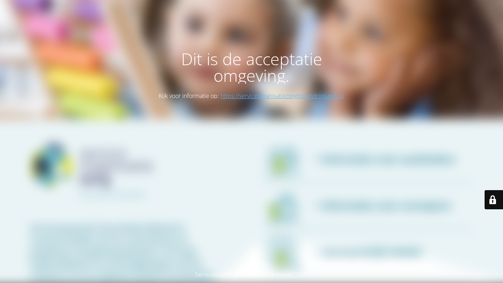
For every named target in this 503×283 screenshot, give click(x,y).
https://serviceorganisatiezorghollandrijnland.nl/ (282, 96)
